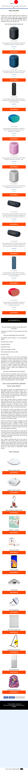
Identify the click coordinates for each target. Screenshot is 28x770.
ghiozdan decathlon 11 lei (14, 689)
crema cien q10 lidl (14, 550)
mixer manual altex (14, 610)
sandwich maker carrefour (14, 490)
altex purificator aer (14, 669)
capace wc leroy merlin (14, 470)
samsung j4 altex (14, 570)
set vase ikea (14, 590)
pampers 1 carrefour (14, 530)
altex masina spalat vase (14, 629)
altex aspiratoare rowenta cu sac (14, 510)
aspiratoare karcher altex (14, 649)
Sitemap (14, 706)
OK (21, 768)
